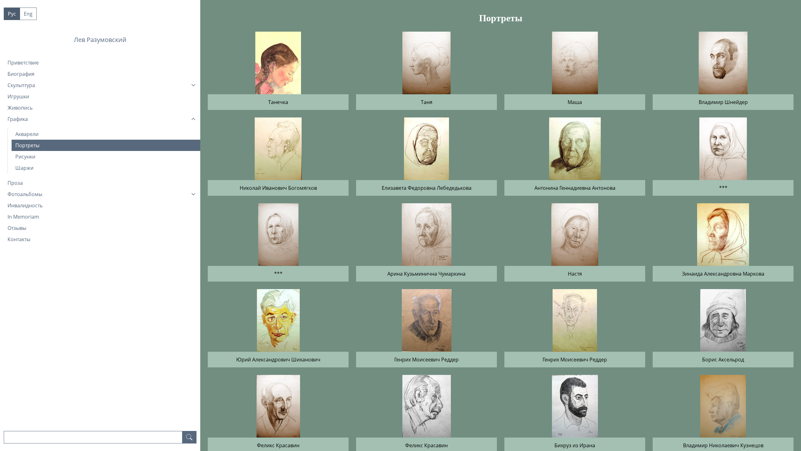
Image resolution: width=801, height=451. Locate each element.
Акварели (26, 134)
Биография (21, 73)
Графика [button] (18, 119)
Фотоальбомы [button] (25, 194)
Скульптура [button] (21, 85)
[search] (189, 437)
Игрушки (18, 96)
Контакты (19, 239)
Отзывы (17, 228)
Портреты (27, 145)
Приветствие (23, 62)
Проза (15, 182)
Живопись (20, 107)
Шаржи (24, 167)
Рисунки (25, 156)
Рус (12, 13)
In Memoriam (23, 216)
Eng (28, 13)
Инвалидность (25, 205)
